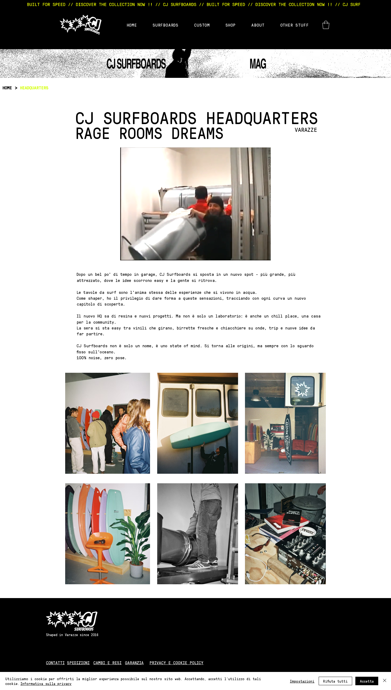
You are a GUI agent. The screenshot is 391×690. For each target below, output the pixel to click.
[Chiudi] (384, 681)
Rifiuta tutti (335, 681)
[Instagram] (307, 663)
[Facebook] (320, 663)
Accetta (367, 681)
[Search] (320, 21)
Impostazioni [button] (302, 681)
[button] (325, 25)
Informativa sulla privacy (46, 683)
